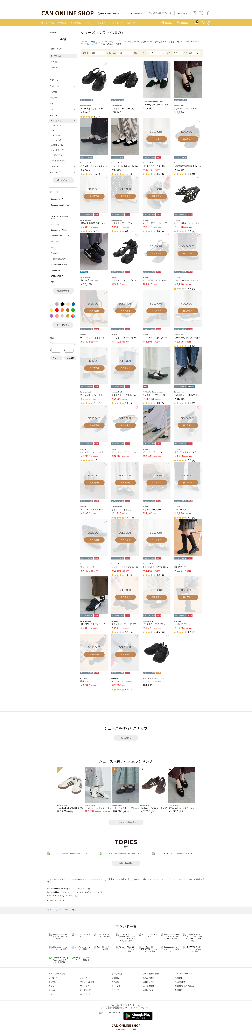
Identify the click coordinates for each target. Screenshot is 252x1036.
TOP (49, 910)
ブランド (89, 23)
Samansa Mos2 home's (60, 205)
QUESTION (209, 23)
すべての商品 (47, 23)
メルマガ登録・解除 (151, 974)
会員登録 (184, 23)
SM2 (52, 211)
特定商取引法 (180, 982)
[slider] (51, 343)
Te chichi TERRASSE (59, 265)
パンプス (117, 41)
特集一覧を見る (126, 863)
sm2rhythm (55, 224)
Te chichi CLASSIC (58, 259)
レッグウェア (85, 990)
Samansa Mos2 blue (59, 230)
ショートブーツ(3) (58, 150)
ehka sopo (55, 242)
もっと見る (126, 738)
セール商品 (55, 67)
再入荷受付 (156, 139)
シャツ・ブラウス (168, 879)
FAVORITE (203, 23)
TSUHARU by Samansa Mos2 (60, 218)
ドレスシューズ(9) (58, 130)
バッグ (51, 994)
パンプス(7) (55, 135)
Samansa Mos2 (57, 199)
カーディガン (97, 44)
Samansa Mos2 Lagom (60, 236)
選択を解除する (63, 180)
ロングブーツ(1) (57, 155)
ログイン (168, 23)
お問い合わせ (148, 990)
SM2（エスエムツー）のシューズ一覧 (62, 896)
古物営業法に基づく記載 (184, 986)
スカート (187, 41)
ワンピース (53, 978)
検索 (171, 13)
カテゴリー (103, 23)
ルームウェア (85, 994)
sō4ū (53, 247)
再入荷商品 (76, 23)
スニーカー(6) (56, 140)
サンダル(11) (56, 125)
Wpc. (53, 282)
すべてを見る (56, 121)
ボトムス (52, 990)
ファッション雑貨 (87, 982)
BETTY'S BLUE (57, 276)
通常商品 (54, 62)
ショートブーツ (131, 41)
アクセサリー (85, 986)
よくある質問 (148, 986)
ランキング (117, 23)
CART (196, 22)
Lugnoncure (55, 270)
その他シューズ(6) (58, 145)
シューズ (85, 41)
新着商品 (62, 23)
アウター (52, 986)
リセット (56, 358)
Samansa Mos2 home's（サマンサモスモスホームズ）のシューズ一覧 (75, 892)
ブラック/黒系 (70, 910)
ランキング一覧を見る (126, 822)
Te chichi (54, 253)
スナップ (131, 23)
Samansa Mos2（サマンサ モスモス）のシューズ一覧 (68, 889)
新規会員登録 (148, 978)
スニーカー (106, 41)
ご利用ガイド (148, 982)
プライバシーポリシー (183, 974)
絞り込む (70, 358)
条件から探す (182, 14)
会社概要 (178, 990)
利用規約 (178, 978)
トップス (52, 982)
